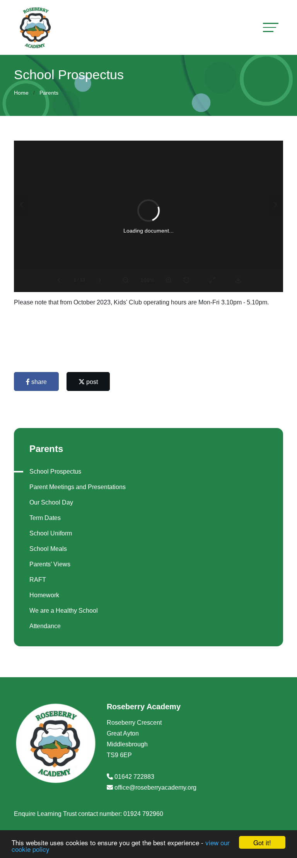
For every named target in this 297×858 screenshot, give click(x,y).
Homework (44, 595)
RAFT (37, 579)
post (91, 382)
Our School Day (51, 502)
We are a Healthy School (63, 610)
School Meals (48, 548)
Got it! (262, 842)
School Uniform (50, 533)
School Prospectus (55, 471)
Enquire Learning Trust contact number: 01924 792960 (88, 813)
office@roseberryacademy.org (155, 787)
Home (21, 93)
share (38, 382)
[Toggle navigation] (270, 27)
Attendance (45, 626)
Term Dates (45, 518)
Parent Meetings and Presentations (77, 487)
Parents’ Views (49, 564)
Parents (48, 93)
